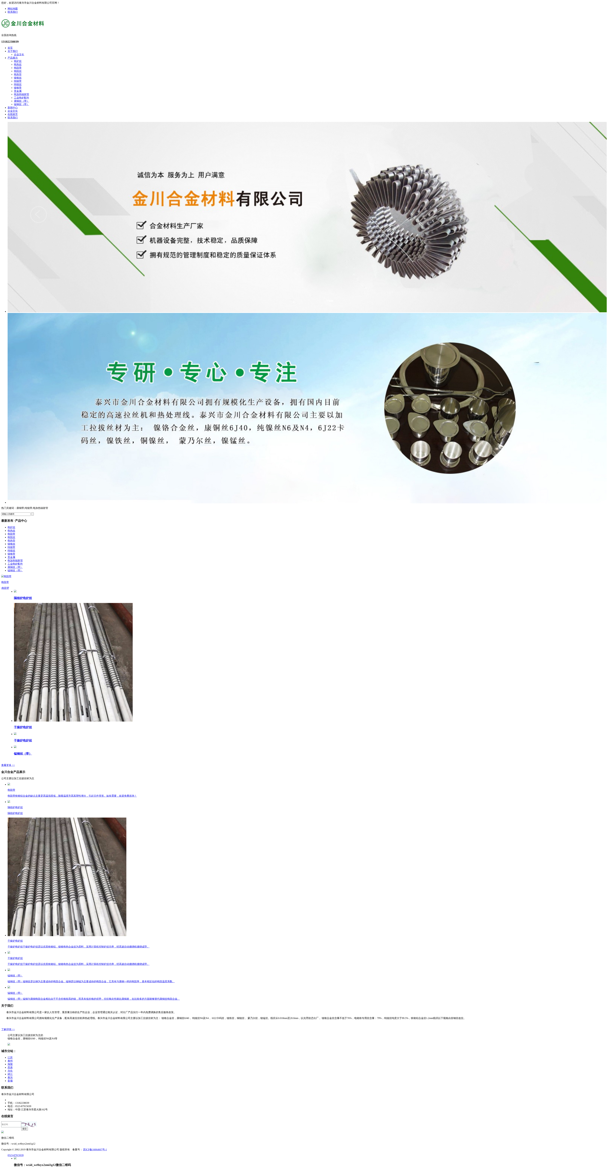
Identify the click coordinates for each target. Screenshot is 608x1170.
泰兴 (10, 1077)
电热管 (18, 74)
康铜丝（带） (21, 101)
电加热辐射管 (21, 94)
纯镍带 (18, 81)
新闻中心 (13, 107)
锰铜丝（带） (21, 104)
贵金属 (18, 91)
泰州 (10, 1060)
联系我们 (13, 12)
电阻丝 (18, 71)
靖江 (10, 1074)
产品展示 (13, 57)
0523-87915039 (16, 1155)
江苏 (10, 1057)
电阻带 (18, 67)
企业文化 (19, 54)
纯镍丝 (18, 84)
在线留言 (13, 114)
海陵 (10, 1064)
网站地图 (13, 8)
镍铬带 (18, 87)
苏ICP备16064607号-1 (95, 1149)
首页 (10, 47)
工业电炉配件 (21, 97)
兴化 (10, 1070)
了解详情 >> (8, 1029)
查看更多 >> (8, 765)
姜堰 (10, 1080)
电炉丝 (18, 61)
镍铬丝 (18, 77)
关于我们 (13, 51)
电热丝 (18, 64)
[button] (29, 1124)
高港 (10, 1067)
